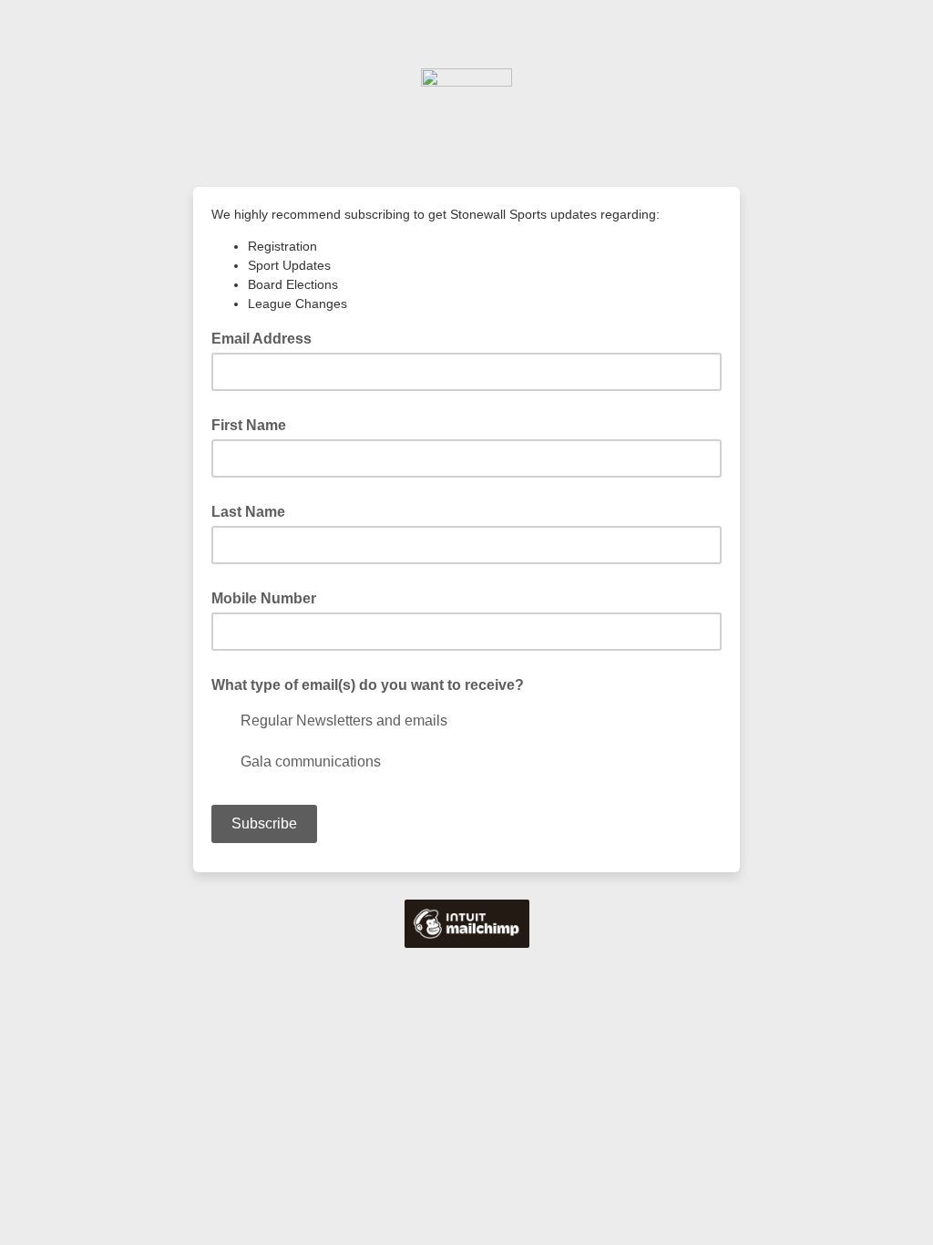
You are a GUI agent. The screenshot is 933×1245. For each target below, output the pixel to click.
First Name (248, 425)
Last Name (248, 512)
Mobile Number (263, 598)
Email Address (267, 337)
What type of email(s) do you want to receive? (367, 685)
